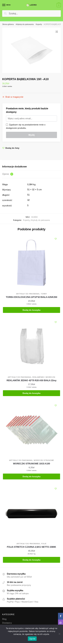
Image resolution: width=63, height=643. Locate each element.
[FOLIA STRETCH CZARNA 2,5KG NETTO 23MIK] (31, 512)
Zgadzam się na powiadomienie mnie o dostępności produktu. (25, 126)
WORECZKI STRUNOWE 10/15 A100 (31, 463)
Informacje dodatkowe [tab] (14, 166)
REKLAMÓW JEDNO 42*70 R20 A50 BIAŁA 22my (31, 380)
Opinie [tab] (7, 174)
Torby (44, 294)
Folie (43, 543)
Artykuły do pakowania (25, 24)
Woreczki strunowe (44, 460)
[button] (57, 31)
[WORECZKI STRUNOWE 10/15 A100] (31, 429)
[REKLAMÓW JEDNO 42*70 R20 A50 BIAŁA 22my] (31, 346)
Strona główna (8, 24)
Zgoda (32, 638)
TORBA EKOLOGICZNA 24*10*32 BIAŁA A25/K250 (31, 297)
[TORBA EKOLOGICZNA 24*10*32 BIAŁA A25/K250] (31, 262)
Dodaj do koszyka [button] (31, 310)
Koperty (39, 24)
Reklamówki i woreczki (43, 377)
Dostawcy (7, 623)
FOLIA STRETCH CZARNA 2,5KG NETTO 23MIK (31, 547)
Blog (4, 619)
